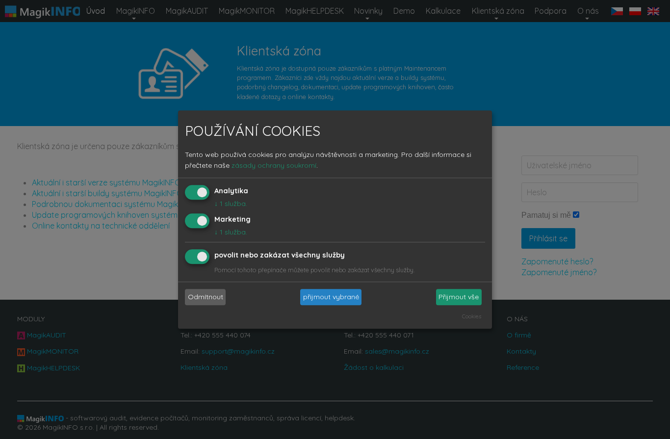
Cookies (471, 316)
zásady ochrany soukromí (274, 165)
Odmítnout (205, 297)
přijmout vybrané (331, 297)
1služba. (230, 204)
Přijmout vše (458, 297)
